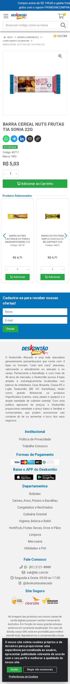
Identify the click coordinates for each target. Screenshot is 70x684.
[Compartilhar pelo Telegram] (14, 138)
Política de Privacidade (35, 439)
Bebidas (35, 494)
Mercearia (35, 541)
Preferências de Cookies (23, 676)
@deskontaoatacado (37, 583)
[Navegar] (4, 236)
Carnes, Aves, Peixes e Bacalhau (35, 500)
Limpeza (35, 534)
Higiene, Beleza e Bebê (35, 521)
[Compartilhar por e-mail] (29, 138)
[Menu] (6, 16)
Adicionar (19, 277)
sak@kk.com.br (37, 572)
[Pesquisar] (63, 25)
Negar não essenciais (40, 669)
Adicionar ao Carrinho (36, 184)
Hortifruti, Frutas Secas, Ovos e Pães (35, 528)
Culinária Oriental (35, 514)
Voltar (61, 36)
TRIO (14, 156)
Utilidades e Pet (35, 548)
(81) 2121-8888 (39, 567)
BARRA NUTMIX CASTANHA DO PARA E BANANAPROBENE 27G (17, 238)
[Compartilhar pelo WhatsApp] (6, 138)
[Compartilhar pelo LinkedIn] (21, 138)
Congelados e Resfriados (35, 507)
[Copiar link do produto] (37, 138)
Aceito (14, 669)
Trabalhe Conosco (35, 446)
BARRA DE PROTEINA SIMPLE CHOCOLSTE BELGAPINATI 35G (52, 238)
